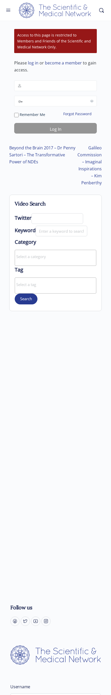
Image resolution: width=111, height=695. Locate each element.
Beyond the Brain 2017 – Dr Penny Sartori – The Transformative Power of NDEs (42, 155)
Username (20, 687)
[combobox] (55, 258)
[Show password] (92, 101)
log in (33, 63)
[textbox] (56, 256)
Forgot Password (77, 113)
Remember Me (32, 114)
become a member (63, 63)
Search (26, 298)
